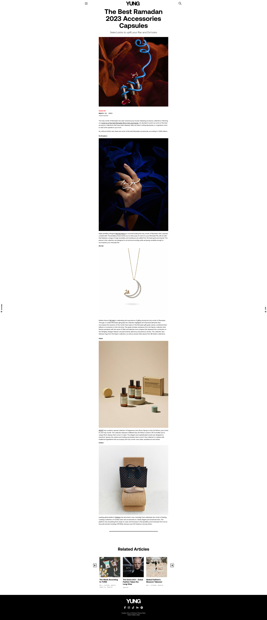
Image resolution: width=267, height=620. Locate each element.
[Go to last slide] (95, 565)
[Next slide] (172, 565)
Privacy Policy (141, 613)
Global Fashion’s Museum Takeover (154, 581)
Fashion (102, 111)
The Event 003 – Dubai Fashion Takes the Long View (133, 582)
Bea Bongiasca (120, 233)
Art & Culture (104, 585)
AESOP (101, 430)
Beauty (113, 585)
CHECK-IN (102, 587)
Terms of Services (132, 613)
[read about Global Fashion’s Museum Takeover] (157, 567)
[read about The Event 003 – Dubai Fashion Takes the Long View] (133, 567)
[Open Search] (180, 3)
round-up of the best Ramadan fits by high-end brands (119, 123)
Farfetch (118, 517)
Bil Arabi (112, 320)
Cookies (124, 613)
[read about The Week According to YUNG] (110, 567)
